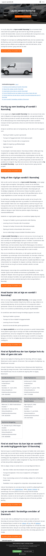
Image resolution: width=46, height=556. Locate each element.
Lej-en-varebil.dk (7, 2)
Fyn (29, 523)
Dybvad (34, 489)
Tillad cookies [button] (17, 551)
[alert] (23, 549)
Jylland (24, 523)
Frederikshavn (19, 489)
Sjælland (38, 523)
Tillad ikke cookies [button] (28, 551)
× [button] (44, 542)
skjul (17, 84)
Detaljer (35, 546)
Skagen (29, 489)
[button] (23, 554)
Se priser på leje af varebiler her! (23, 16)
